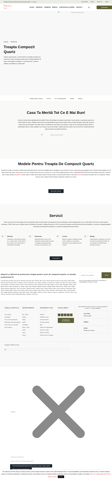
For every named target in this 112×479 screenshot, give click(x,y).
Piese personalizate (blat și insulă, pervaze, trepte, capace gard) (31, 466)
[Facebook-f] (59, 315)
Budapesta (18, 174)
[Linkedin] (68, 315)
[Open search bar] (89, 7)
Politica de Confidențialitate (96, 474)
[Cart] (93, 7)
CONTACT (79, 7)
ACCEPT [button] (61, 476)
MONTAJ (55, 7)
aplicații (80, 174)
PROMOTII (47, 7)
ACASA (31, 7)
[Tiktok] (71, 315)
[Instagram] (62, 315)
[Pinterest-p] (65, 315)
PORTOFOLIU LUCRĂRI (66, 7)
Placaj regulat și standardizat (21, 469)
